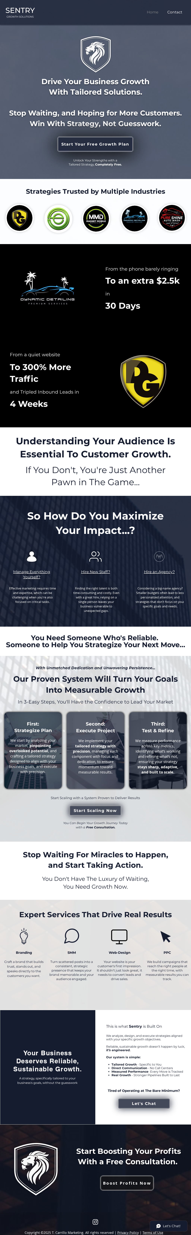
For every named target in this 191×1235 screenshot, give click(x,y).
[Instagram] (95, 1221)
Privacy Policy (128, 1232)
